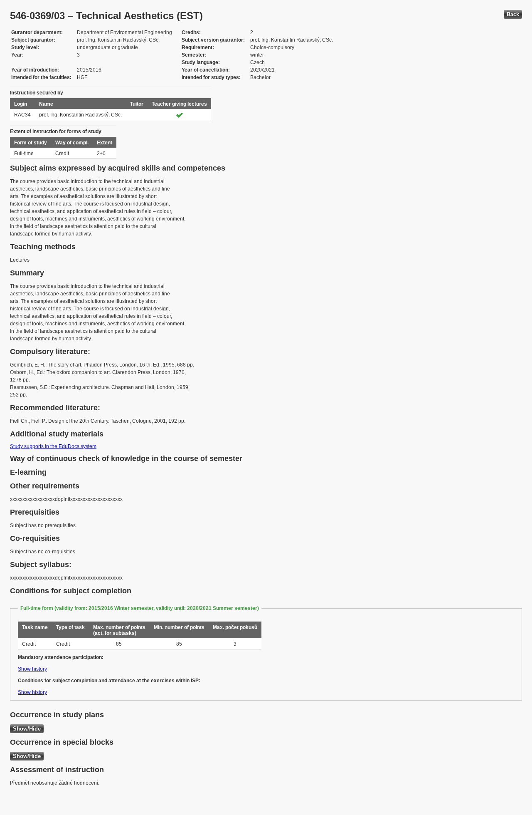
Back (513, 14)
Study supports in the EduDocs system (53, 446)
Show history (32, 669)
